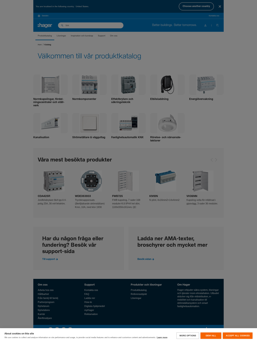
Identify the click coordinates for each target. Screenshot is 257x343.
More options (188, 336)
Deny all (211, 336)
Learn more (162, 338)
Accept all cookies (238, 336)
